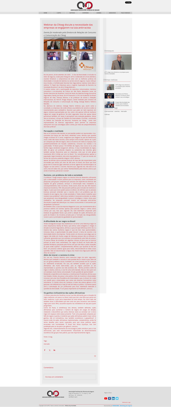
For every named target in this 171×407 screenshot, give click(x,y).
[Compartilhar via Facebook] (45, 350)
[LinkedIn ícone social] (113, 398)
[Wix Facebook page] (109, 398)
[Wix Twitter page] (117, 398)
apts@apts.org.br (73, 397)
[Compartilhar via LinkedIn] (54, 350)
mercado (124, 111)
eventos (117, 111)
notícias (107, 114)
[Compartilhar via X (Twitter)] (49, 350)
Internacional (108, 111)
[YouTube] (105, 398)
